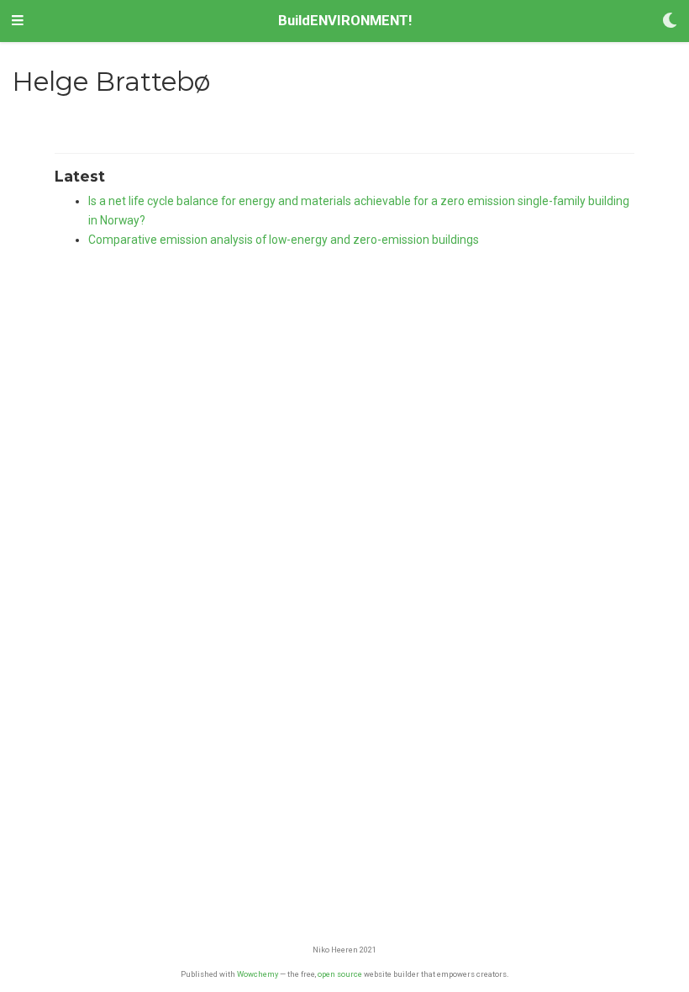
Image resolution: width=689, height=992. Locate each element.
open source (340, 974)
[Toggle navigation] (18, 21)
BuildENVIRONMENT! (345, 21)
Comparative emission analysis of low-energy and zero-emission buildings (283, 239)
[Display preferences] (669, 21)
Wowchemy (257, 974)
